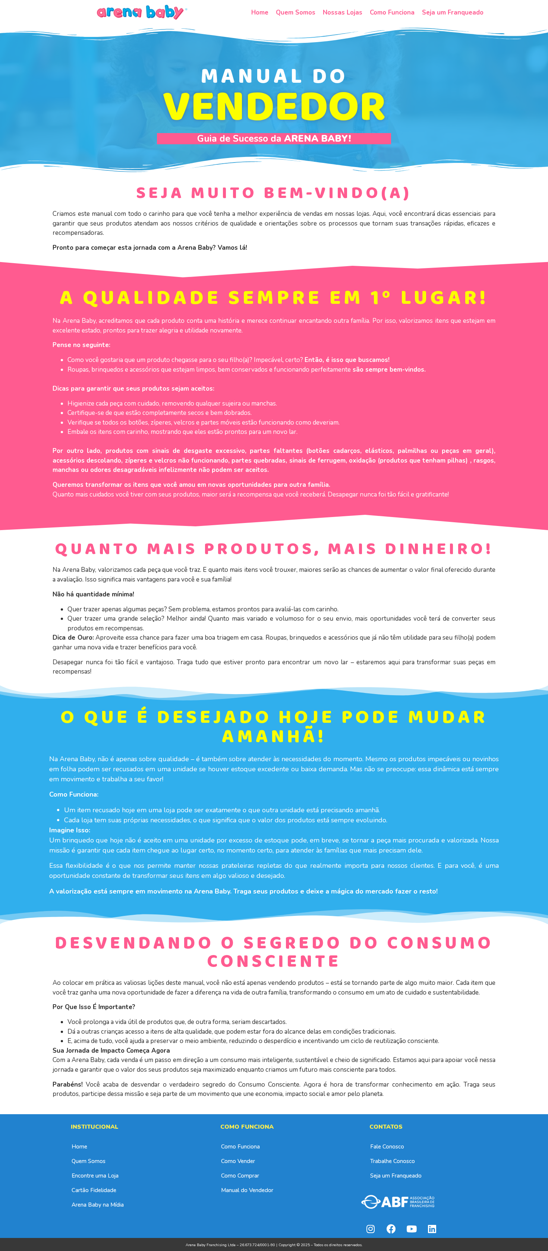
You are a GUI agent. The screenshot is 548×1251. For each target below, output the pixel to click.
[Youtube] (411, 1228)
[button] (79, 1147)
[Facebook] (391, 1228)
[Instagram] (370, 1228)
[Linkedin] (432, 1228)
